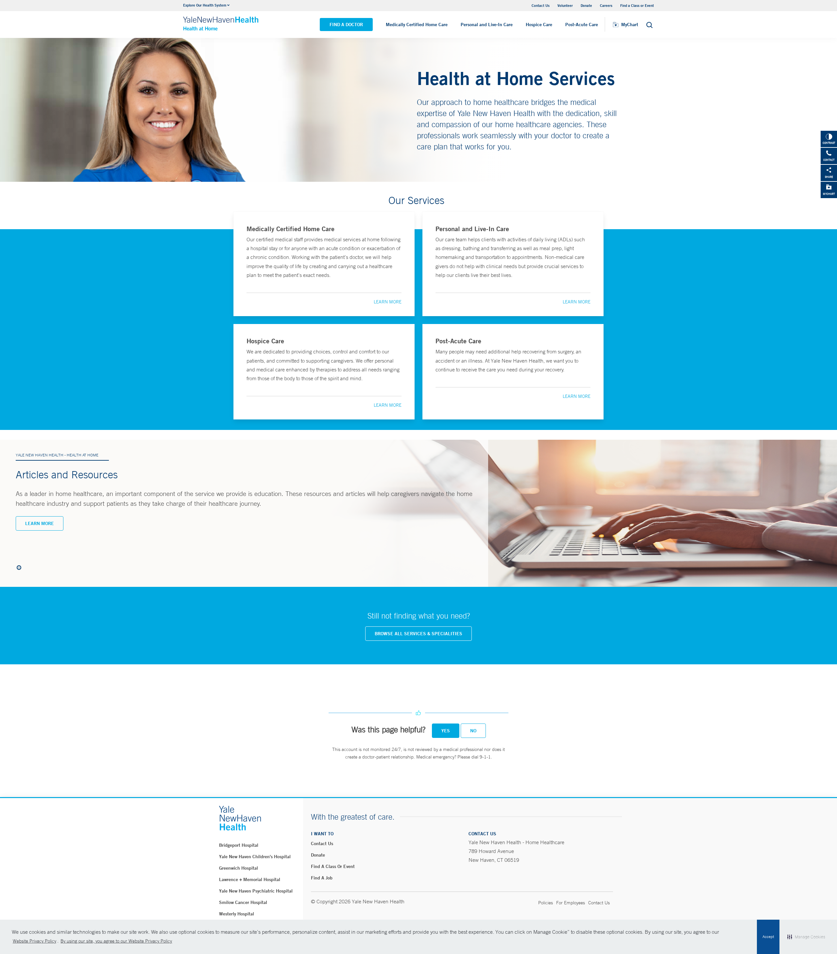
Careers (606, 5)
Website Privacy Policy (34, 941)
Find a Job (322, 878)
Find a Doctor (346, 24)
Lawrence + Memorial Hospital (249, 879)
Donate (586, 5)
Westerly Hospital (236, 914)
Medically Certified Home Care (417, 24)
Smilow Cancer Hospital (243, 902)
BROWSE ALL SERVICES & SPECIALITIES (418, 634)
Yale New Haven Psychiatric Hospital (256, 891)
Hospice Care (539, 24)
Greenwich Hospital (238, 868)
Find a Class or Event (637, 5)
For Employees (570, 903)
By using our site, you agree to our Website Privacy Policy (116, 941)
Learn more (39, 523)
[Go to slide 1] (19, 567)
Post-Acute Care (581, 24)
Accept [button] (768, 936)
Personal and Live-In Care (487, 24)
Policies (545, 903)
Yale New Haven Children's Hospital (255, 857)
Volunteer (565, 5)
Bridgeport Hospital (238, 845)
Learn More (387, 302)
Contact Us (541, 5)
